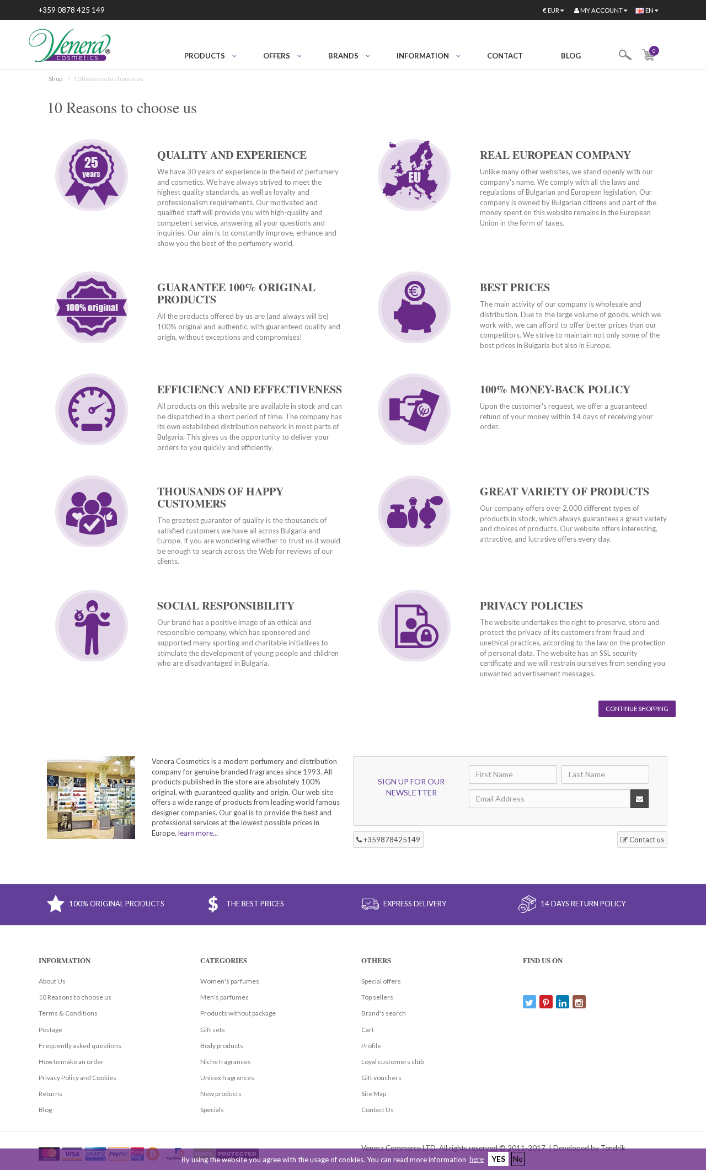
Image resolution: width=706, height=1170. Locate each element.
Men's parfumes (224, 997)
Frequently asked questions (80, 1045)
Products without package (238, 1013)
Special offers (381, 981)
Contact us (646, 839)
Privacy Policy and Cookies (77, 1077)
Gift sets (212, 1029)
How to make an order (71, 1061)
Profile (371, 1045)
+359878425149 (391, 839)
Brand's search (383, 1013)
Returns (50, 1093)
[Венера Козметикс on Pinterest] (546, 1001)
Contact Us (377, 1109)
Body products (221, 1045)
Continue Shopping (637, 708)
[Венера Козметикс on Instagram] (579, 1001)
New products (221, 1093)
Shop (55, 78)
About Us (52, 981)
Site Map (373, 1093)
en (649, 10)
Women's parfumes (229, 981)
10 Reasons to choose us (75, 997)
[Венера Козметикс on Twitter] (529, 1001)
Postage (50, 1029)
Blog (571, 55)
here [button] (476, 1159)
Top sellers (377, 997)
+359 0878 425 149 (72, 10)
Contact (505, 55)
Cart (367, 1029)
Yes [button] (498, 1158)
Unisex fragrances (227, 1077)
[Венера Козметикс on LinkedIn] (562, 1001)
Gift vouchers (381, 1077)
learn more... (198, 833)
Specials (212, 1109)
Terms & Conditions (68, 1013)
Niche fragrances (225, 1061)
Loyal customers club (392, 1061)
